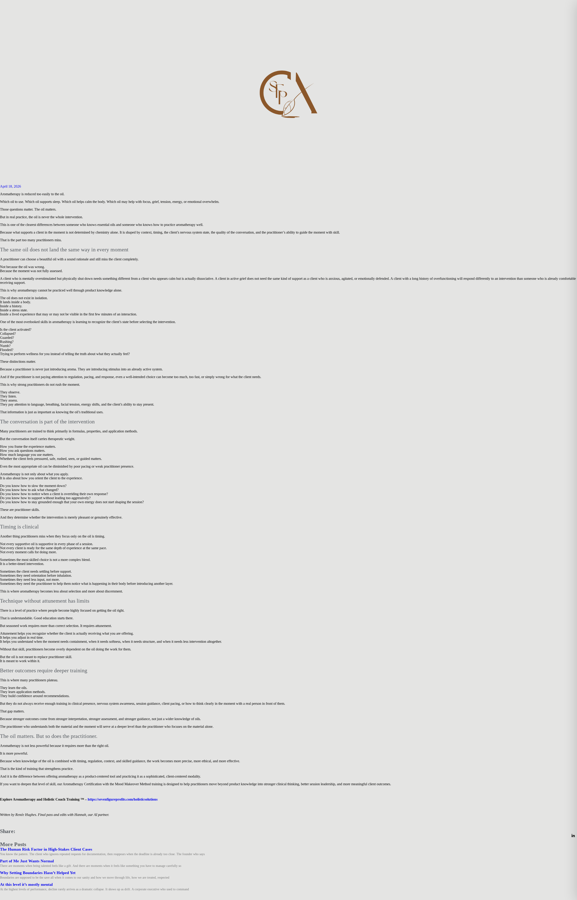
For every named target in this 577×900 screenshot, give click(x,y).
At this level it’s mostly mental (26, 884)
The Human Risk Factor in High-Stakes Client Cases (46, 849)
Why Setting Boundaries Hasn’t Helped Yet (38, 872)
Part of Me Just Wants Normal (27, 861)
